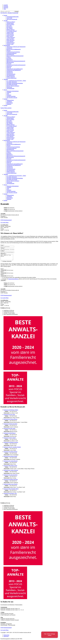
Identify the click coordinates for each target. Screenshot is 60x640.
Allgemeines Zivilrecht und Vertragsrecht (15, 46)
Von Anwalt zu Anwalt (11, 97)
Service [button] (5, 89)
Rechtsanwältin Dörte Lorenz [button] (10, 465)
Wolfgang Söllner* (10, 21)
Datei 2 (2, 271)
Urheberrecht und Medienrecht (13, 70)
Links (7, 93)
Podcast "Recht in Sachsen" (12, 85)
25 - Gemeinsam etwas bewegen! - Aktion (16, 80)
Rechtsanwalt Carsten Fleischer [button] (11, 470)
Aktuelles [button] (6, 79)
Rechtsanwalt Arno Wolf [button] (9, 414)
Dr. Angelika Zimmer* (11, 31)
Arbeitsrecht (9, 48)
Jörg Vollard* (9, 28)
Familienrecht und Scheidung (13, 52)
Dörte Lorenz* (9, 36)
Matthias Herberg (10, 29)
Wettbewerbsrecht (10, 76)
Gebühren (8, 92)
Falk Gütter (9, 25)
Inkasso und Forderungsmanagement (14, 55)
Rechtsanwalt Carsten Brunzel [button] (10, 461)
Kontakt (5, 105)
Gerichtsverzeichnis (11, 96)
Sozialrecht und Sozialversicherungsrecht (15, 65)
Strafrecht (8, 67)
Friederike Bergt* (10, 42)
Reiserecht (8, 63)
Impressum (6, 636)
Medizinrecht (9, 59)
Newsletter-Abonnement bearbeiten (14, 83)
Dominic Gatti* (10, 44)
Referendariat (9, 102)
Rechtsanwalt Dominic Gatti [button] (10, 493)
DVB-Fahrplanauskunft (6, 220)
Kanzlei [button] (5, 15)
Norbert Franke (10, 33)
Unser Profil (9, 18)
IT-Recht (8, 57)
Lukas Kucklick (10, 38)
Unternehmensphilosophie (12, 16)
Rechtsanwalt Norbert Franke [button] (10, 456)
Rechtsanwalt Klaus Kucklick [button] (10, 423)
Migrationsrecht (10, 62)
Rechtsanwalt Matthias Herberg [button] (11, 442)
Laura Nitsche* (10, 41)
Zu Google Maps (4, 222)
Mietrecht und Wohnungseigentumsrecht (15, 61)
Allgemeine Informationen (12, 91)
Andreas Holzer (10, 32)
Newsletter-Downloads (11, 84)
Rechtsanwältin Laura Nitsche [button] (10, 484)
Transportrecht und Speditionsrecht (14, 68)
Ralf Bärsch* (9, 27)
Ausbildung (9, 101)
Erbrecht (8, 50)
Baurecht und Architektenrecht (13, 49)
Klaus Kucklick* (10, 24)
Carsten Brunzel (10, 35)
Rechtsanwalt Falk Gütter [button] (9, 428)
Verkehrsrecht (9, 72)
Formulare (8, 95)
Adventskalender (10, 88)
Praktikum (8, 104)
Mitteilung (3, 253)
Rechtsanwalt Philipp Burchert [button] (11, 479)
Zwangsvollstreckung (11, 78)
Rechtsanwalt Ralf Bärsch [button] (10, 433)
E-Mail (3, 250)
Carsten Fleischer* (10, 37)
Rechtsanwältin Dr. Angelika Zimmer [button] (12, 447)
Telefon (3, 248)
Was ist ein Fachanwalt (11, 19)
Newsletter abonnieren (11, 82)
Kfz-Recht (8, 58)
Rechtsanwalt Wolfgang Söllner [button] (11, 409)
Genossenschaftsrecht (11, 53)
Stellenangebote (10, 100)
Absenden (3, 280)
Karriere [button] (5, 98)
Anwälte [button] (5, 20)
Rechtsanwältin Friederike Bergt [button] (11, 488)
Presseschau (9, 87)
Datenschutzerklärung (13, 278)
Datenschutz (6, 635)
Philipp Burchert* (10, 40)
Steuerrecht (9, 66)
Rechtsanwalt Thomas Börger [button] (10, 419)
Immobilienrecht (10, 54)
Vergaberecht (9, 71)
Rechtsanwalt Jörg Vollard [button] (10, 437)
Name (2, 245)
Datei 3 (2, 274)
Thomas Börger (10, 23)
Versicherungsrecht (10, 74)
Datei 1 (2, 268)
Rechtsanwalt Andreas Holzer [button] (10, 451)
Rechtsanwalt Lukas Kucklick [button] (10, 474)
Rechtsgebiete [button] (7, 45)
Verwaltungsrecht (10, 75)
